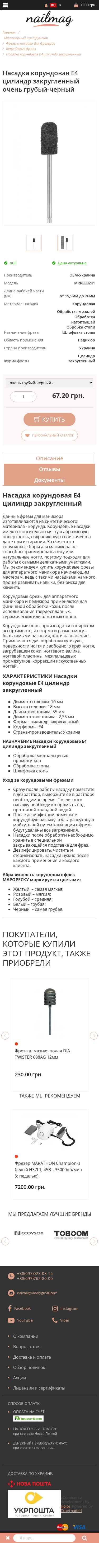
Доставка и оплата (32, 1357)
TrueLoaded (71, 1510)
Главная (9, 32)
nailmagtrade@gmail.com (37, 1293)
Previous (5, 1036)
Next (94, 1036)
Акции (19, 1378)
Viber (64, 1320)
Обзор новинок (29, 1367)
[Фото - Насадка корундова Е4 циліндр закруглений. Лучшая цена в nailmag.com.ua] (33, 243)
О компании (25, 1336)
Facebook (22, 1308)
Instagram (69, 1308)
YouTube (25, 1320)
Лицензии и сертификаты (39, 1388)
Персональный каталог (53, 435)
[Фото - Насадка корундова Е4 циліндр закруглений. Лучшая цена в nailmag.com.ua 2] (65, 243)
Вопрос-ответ (27, 1346)
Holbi (65, 1506)
